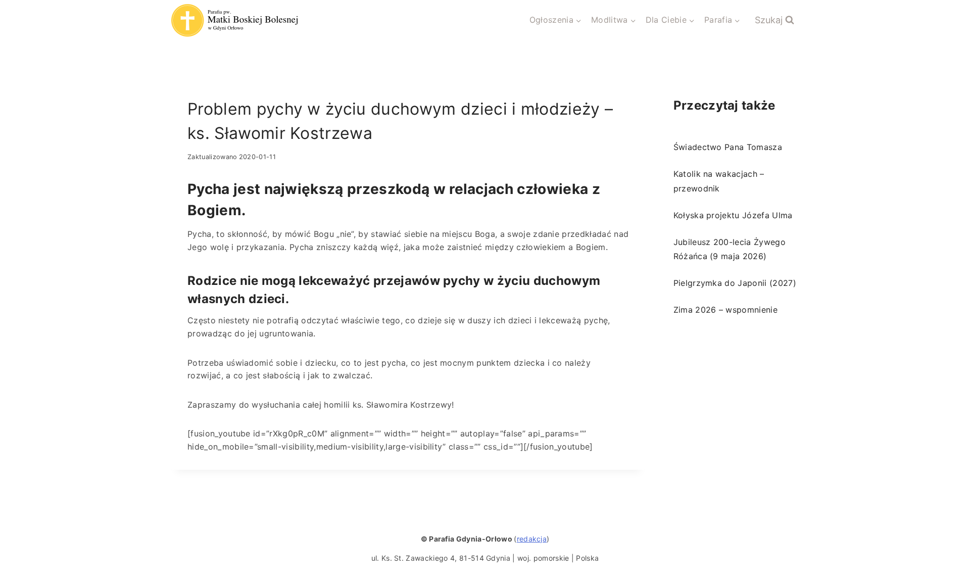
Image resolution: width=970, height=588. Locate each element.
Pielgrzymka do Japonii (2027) (734, 283)
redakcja (532, 538)
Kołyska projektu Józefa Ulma (733, 215)
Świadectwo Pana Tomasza (727, 147)
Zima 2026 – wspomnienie (725, 310)
